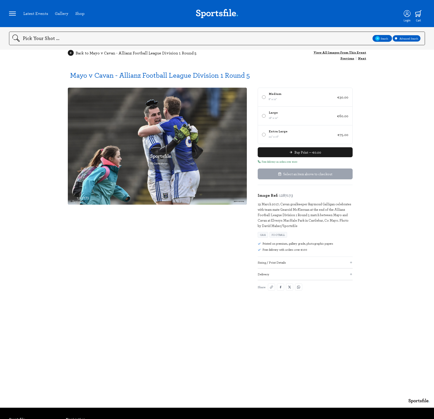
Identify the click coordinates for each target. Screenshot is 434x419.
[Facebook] (280, 287)
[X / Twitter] (289, 287)
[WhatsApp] (298, 287)
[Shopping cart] (418, 13)
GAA (263, 234)
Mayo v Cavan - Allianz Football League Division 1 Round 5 (160, 75)
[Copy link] (271, 287)
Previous (347, 58)
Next (362, 58)
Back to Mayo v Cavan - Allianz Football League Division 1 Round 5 (135, 53)
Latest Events (35, 13)
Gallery (61, 13)
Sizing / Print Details (272, 262)
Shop (80, 13)
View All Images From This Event (340, 52)
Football (278, 234)
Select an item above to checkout (307, 174)
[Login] (407, 13)
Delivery (263, 274)
